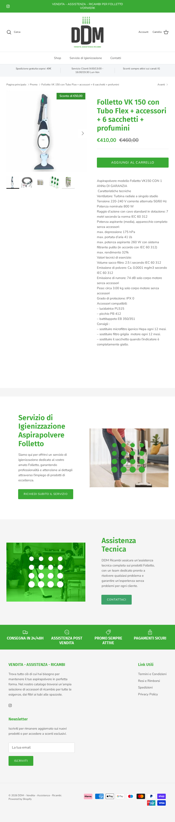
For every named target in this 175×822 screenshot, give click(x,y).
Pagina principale (16, 84)
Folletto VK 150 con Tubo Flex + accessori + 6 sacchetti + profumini (80, 84)
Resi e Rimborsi (149, 681)
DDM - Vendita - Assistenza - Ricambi (39, 795)
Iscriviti (21, 761)
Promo (34, 84)
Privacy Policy (148, 694)
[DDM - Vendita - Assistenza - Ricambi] (87, 32)
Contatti (115, 58)
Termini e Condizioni (152, 674)
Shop (57, 58)
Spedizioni (145, 687)
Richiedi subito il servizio (46, 494)
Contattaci (116, 600)
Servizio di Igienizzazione (86, 58)
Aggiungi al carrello (132, 162)
